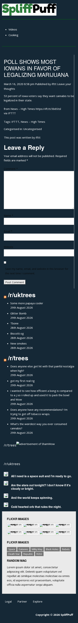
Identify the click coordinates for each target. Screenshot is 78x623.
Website (8, 247)
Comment (11, 168)
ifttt (54, 84)
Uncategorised (32, 129)
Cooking (13, 35)
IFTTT (12, 113)
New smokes (18, 343)
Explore (37, 601)
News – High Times (33, 121)
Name (8, 215)
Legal (8, 601)
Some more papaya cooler (26, 303)
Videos (13, 29)
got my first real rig (22, 381)
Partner (22, 601)
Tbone (14, 323)
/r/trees (18, 357)
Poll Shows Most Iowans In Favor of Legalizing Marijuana (36, 68)
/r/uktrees (22, 294)
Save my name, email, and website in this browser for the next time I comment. (36, 271)
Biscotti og (17, 333)
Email (8, 231)
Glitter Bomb (18, 313)
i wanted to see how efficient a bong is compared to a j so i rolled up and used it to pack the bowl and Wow (41, 395)
